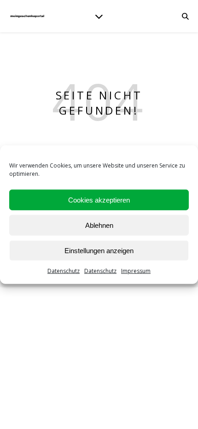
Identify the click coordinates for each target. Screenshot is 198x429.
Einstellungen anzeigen (99, 250)
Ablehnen (99, 225)
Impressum (136, 271)
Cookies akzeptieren (99, 199)
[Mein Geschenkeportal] (27, 15)
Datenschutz (63, 271)
